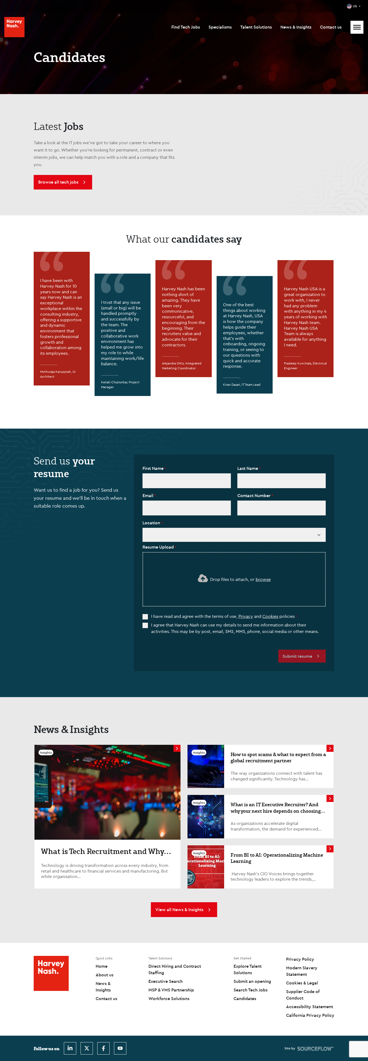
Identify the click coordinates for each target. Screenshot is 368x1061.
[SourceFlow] (315, 1048)
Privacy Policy (300, 959)
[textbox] (187, 480)
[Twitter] (87, 1048)
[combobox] (234, 535)
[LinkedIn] (70, 1048)
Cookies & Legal (302, 983)
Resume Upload (159, 547)
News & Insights (295, 27)
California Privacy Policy (310, 1015)
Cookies (270, 616)
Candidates (245, 998)
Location (152, 522)
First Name (154, 468)
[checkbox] (145, 616)
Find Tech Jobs (185, 27)
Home (101, 966)
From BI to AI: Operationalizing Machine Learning (277, 857)
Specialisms (220, 27)
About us (104, 974)
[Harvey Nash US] (14, 27)
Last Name (248, 468)
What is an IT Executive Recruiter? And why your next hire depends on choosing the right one (276, 811)
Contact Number (254, 495)
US (355, 6)
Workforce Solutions (168, 998)
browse (263, 579)
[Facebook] (103, 1048)
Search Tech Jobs (251, 990)
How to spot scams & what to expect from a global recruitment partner (278, 757)
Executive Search (165, 981)
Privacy (245, 616)
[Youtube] (120, 1048)
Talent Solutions (256, 27)
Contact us (331, 27)
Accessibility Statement (309, 1006)
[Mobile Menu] (357, 27)
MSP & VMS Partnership (171, 990)
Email (148, 495)
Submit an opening (252, 981)
